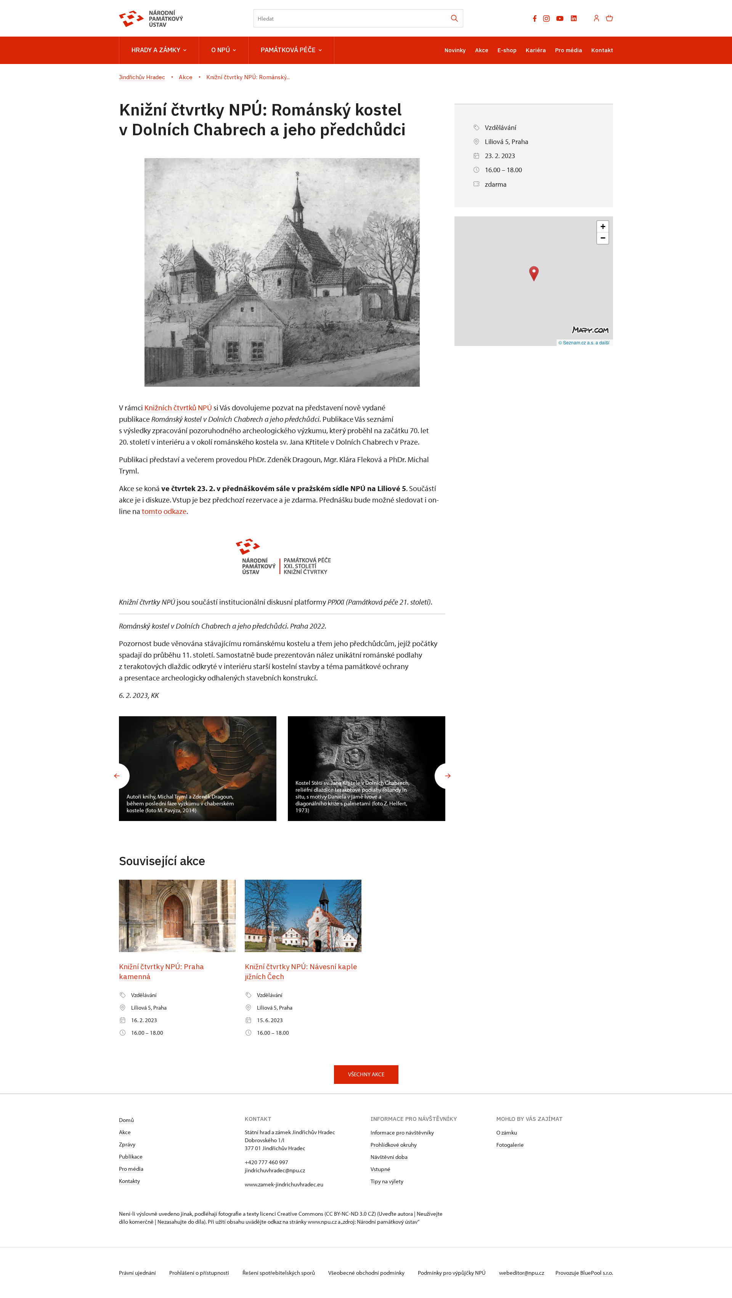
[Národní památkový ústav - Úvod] (151, 18)
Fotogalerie (510, 1144)
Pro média (568, 50)
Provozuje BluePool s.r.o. (584, 1272)
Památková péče (288, 50)
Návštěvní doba (389, 1156)
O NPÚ (220, 50)
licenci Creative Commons (291, 1213)
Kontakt (602, 50)
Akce (481, 50)
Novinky (455, 50)
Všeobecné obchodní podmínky (367, 1272)
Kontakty (129, 1180)
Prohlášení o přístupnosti (199, 1272)
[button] (534, 274)
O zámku (506, 1132)
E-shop (507, 50)
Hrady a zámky (156, 50)
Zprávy (127, 1144)
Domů (126, 1120)
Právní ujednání (138, 1272)
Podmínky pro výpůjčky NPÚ (452, 1272)
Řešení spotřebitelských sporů (279, 1272)
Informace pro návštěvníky (402, 1132)
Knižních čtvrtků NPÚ (178, 407)
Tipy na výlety (387, 1181)
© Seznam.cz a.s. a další (584, 342)
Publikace (131, 1156)
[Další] (448, 776)
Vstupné (380, 1169)
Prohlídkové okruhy (394, 1144)
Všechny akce (366, 1074)
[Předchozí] (117, 776)
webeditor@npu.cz (521, 1272)
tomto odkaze (164, 511)
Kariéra (536, 50)
